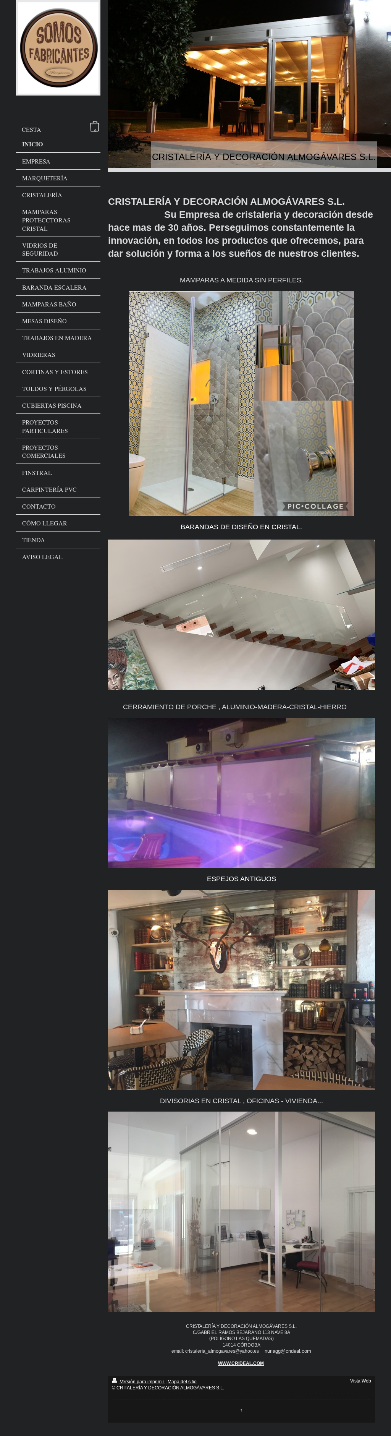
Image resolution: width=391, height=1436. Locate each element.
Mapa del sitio (182, 1381)
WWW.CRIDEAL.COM (241, 1363)
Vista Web (360, 1381)
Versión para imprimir (142, 1381)
